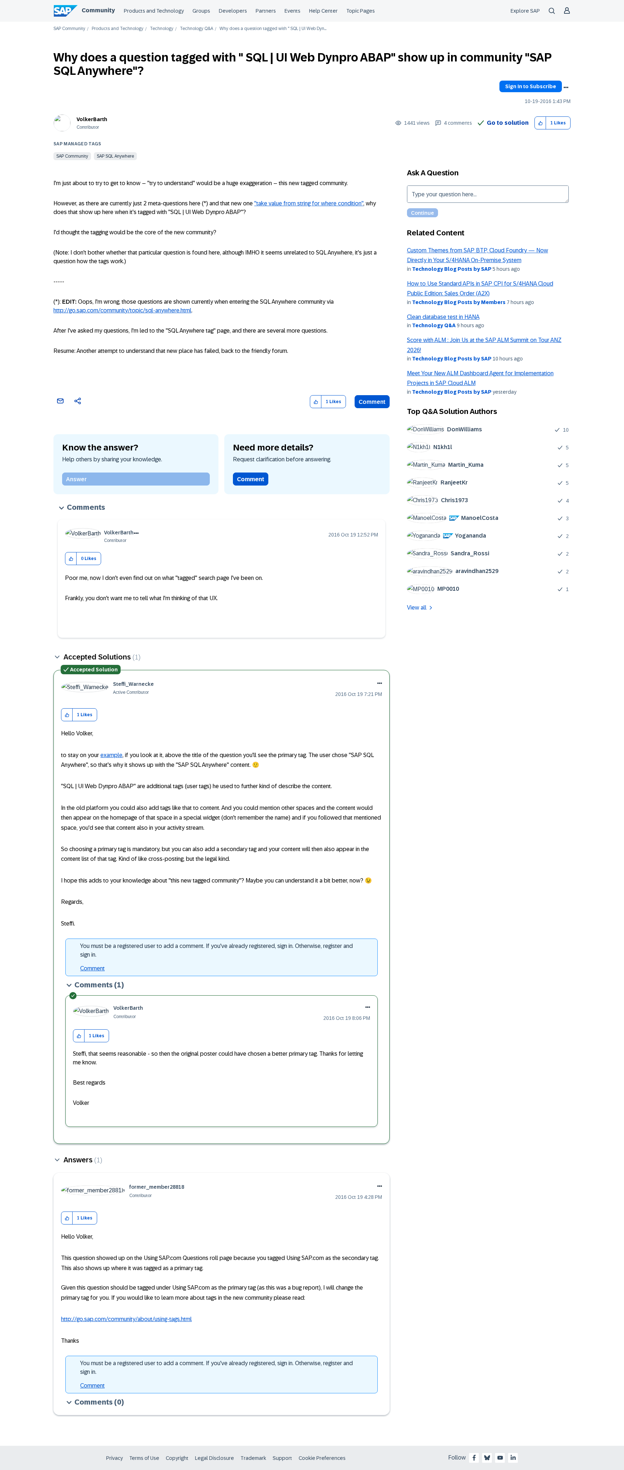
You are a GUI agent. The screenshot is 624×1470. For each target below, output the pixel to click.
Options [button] (566, 87)
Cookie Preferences (322, 1458)
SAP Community (69, 28)
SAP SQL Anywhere (115, 156)
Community (98, 10)
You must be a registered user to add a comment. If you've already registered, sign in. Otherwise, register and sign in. (216, 950)
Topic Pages (360, 11)
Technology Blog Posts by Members (459, 302)
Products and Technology (154, 11)
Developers (233, 11)
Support (282, 1458)
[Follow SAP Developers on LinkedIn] (513, 1458)
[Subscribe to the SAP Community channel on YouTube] (500, 1458)
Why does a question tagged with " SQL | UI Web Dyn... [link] (273, 28)
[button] (540, 123)
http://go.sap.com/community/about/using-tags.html (126, 1319)
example (111, 755)
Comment (372, 402)
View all (416, 607)
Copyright (177, 1458)
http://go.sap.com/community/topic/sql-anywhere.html (122, 310)
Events (292, 11)
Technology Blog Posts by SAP (451, 269)
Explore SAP (525, 11)
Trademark (253, 1458)
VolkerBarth (92, 119)
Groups (201, 11)
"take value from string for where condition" (308, 203)
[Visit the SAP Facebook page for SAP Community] (474, 1458)
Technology (161, 28)
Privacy (114, 1458)
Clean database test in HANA (443, 317)
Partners (266, 11)
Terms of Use (144, 1458)
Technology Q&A (196, 28)
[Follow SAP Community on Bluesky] (487, 1458)
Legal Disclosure (214, 1458)
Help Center (323, 11)
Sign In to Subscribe (530, 86)
